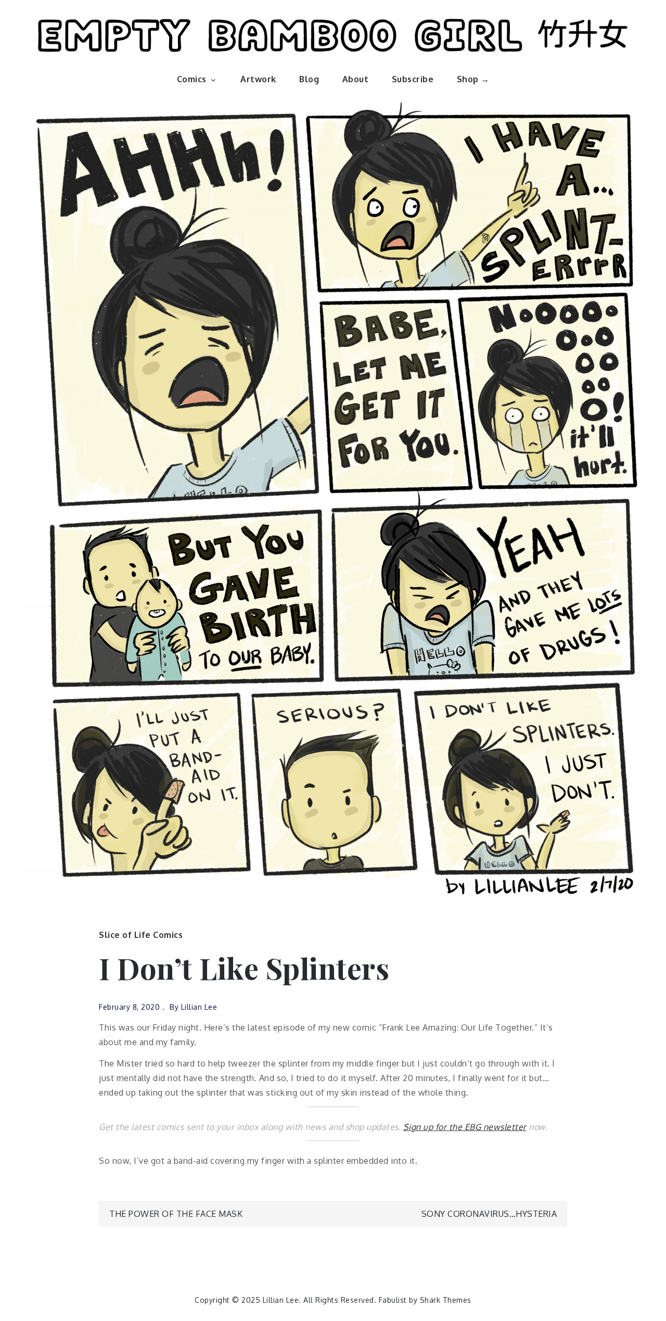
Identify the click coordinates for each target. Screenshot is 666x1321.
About (355, 79)
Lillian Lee (199, 1006)
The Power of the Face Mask (175, 1214)
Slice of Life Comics (141, 935)
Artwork (258, 79)
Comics (192, 79)
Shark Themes (445, 1299)
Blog (309, 79)
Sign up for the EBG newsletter (465, 1127)
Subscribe (413, 79)
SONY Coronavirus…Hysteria (489, 1214)
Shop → (473, 79)
